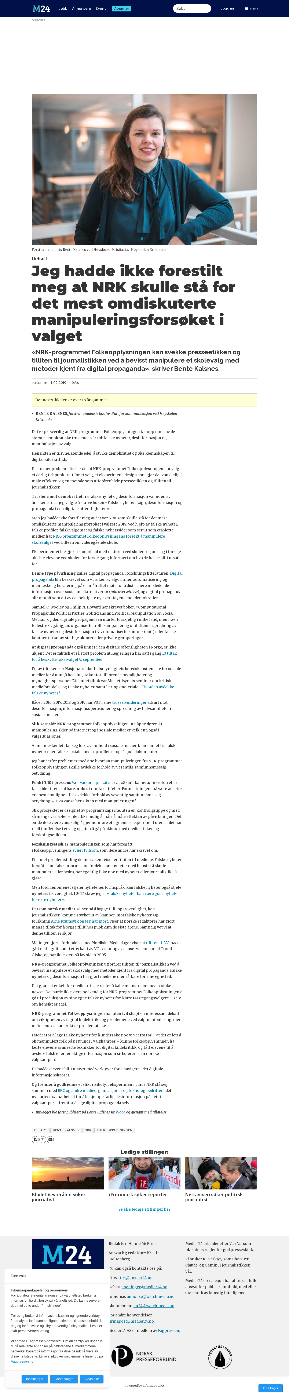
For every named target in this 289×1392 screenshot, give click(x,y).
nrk (87, 1130)
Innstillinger (270, 1388)
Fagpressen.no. (22, 1361)
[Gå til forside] (41, 9)
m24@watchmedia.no (153, 1306)
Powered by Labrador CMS (144, 1386)
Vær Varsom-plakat (89, 782)
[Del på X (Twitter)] (42, 1139)
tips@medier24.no (135, 1277)
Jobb (63, 9)
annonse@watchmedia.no (151, 1296)
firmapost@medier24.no (131, 1321)
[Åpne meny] (252, 8)
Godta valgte (63, 1379)
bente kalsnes (66, 1130)
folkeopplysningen (114, 1130)
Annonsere (81, 9)
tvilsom (91, 850)
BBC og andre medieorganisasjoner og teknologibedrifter (110, 1090)
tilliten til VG (158, 943)
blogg (120, 1112)
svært (78, 850)
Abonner (121, 9)
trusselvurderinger (129, 702)
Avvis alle (91, 1379)
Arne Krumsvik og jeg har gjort (79, 921)
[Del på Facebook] (35, 1139)
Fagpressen (168, 1330)
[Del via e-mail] (50, 1139)
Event (101, 9)
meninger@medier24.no (144, 1287)
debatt (40, 1130)
